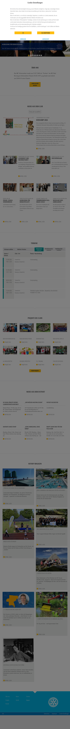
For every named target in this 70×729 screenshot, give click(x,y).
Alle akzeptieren (45, 33)
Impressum (23, 39)
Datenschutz (45, 39)
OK (23, 33)
